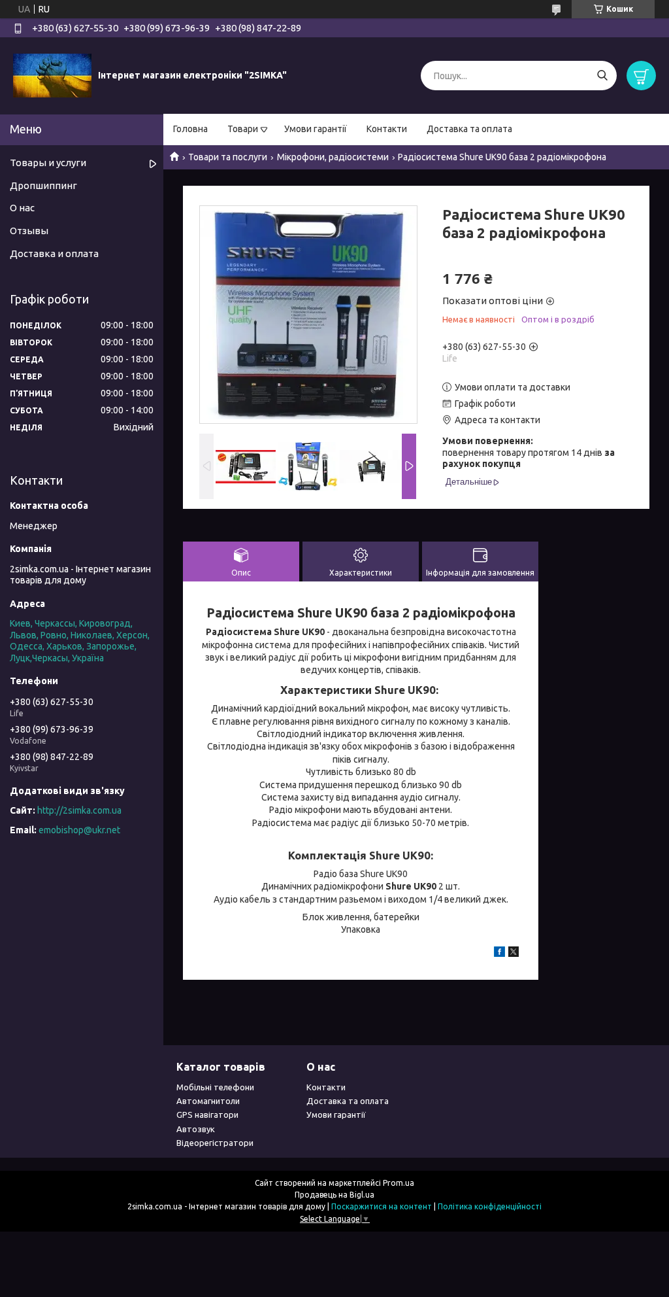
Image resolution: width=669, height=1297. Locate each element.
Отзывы (29, 230)
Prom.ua (398, 1183)
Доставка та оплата (469, 129)
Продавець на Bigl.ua (334, 1194)
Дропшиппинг (43, 185)
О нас (22, 207)
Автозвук (195, 1128)
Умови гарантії (315, 129)
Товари (242, 129)
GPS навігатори (207, 1114)
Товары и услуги (48, 162)
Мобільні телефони (215, 1087)
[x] (513, 953)
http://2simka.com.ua (79, 810)
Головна (190, 129)
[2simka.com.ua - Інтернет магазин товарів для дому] (52, 75)
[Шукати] (602, 75)
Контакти (387, 129)
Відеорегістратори (214, 1142)
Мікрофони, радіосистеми (333, 157)
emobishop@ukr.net (79, 830)
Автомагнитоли (208, 1100)
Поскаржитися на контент (381, 1206)
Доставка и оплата (54, 253)
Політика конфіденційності (490, 1206)
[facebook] (499, 953)
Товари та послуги (227, 157)
